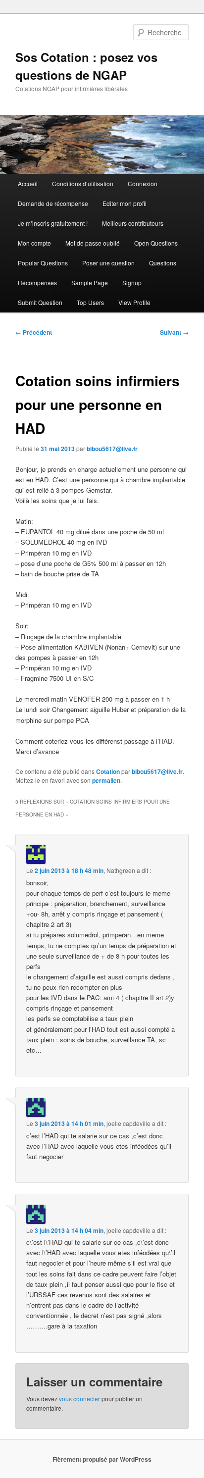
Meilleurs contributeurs (132, 223)
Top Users (90, 302)
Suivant (174, 332)
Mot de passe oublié (92, 243)
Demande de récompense (53, 203)
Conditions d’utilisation (82, 183)
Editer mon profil (124, 203)
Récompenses (37, 282)
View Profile (134, 302)
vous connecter (79, 1398)
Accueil (28, 183)
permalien (106, 780)
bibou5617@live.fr (112, 448)
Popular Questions (43, 262)
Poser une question (108, 262)
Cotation (108, 771)
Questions (162, 262)
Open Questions (156, 243)
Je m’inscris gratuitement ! (53, 223)
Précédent (33, 332)
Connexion (142, 183)
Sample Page (89, 282)
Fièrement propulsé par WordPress (102, 1459)
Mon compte (34, 243)
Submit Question (40, 302)
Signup (132, 282)
